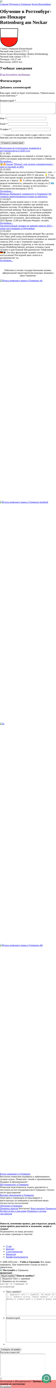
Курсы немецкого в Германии (15, 1174)
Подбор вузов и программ (13, 1211)
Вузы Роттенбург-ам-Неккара (15, 74)
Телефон (5, 129)
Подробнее (5, 1386)
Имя (3, 118)
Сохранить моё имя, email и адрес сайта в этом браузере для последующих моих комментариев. (25, 136)
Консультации (38, 1208)
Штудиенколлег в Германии (14, 1184)
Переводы (51, 1208)
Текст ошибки (14, 1291)
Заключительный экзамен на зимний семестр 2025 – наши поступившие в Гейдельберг (26, 227)
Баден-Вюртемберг (41, 4)
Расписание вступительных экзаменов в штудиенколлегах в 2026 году (20, 149)
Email (3, 124)
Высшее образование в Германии (17, 1195)
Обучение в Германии (20, 4)
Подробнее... (6, 161)
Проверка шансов (9, 1208)
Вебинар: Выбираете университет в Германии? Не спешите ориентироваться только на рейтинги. (26, 195)
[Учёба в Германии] (1, 1)
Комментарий (8, 100)
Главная (4, 4)
